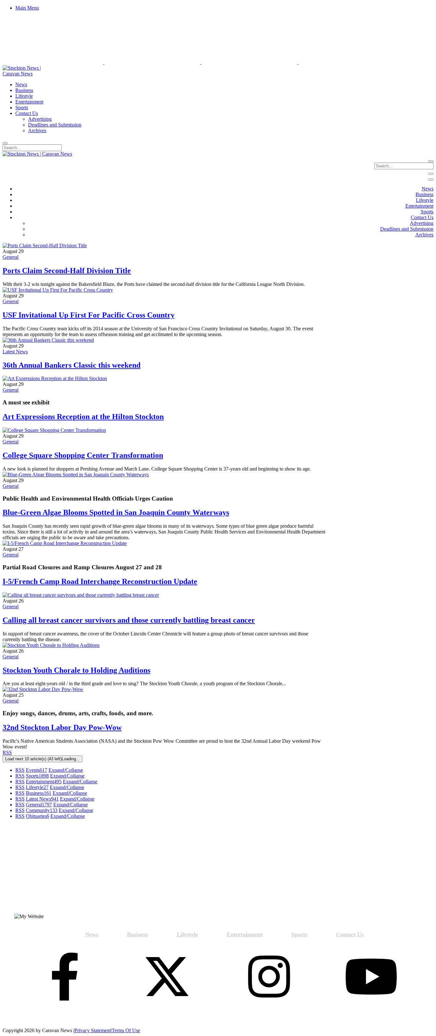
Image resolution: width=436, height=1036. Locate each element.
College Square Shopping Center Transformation (83, 455)
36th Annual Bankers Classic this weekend (71, 365)
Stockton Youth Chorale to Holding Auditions (76, 670)
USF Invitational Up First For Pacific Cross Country (89, 315)
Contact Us (350, 934)
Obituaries (37, 816)
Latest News (15, 351)
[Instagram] (269, 977)
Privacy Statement (92, 1030)
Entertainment (44, 781)
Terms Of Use (126, 1030)
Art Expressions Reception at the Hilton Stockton (83, 416)
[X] (167, 977)
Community (41, 810)
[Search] (5, 143)
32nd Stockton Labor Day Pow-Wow (62, 727)
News (91, 934)
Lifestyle (37, 787)
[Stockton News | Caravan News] (29, 73)
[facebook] (65, 977)
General (11, 257)
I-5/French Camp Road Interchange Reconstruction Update (100, 581)
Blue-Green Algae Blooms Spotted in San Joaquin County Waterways (116, 512)
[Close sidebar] (430, 179)
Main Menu (27, 8)
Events (36, 770)
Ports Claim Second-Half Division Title (67, 270)
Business (38, 793)
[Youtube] (371, 977)
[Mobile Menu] (430, 174)
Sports (37, 776)
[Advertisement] (56, 869)
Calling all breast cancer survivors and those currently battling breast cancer (129, 620)
